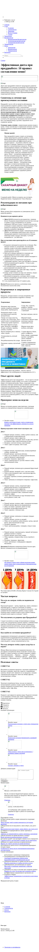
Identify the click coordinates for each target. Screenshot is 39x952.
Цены (6, 46)
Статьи (10, 34)
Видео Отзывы (12, 33)
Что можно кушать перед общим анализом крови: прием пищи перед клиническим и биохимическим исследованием (20, 564)
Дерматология (8, 44)
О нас (6, 26)
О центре (11, 28)
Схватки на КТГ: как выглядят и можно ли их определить (19, 840)
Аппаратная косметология (16, 42)
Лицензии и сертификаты (12, 947)
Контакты (7, 52)
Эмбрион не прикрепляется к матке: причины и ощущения (19, 834)
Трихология (8, 36)
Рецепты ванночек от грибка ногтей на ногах (18, 863)
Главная (6, 24)
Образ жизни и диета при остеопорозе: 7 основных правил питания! (20, 752)
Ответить (7, 800)
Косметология (8, 38)
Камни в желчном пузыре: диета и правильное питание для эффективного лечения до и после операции (18, 423)
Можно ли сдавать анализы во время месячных (15, 843)
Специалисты (12, 29)
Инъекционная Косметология (17, 39)
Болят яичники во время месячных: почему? (14, 837)
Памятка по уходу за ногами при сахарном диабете (20, 871)
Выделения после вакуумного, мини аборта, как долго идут (19, 829)
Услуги (6, 910)
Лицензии (11, 31)
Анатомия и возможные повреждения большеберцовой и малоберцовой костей (17, 859)
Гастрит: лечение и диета (16, 765)
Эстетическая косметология (16, 41)
